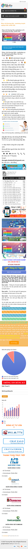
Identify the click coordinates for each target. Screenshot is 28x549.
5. (12, 187)
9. (12, 194)
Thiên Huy (17, 543)
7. (12, 191)
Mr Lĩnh (17, 535)
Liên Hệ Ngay (14, 342)
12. (12, 199)
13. (12, 200)
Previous (4, 36)
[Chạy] (4, 178)
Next (23, 36)
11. (12, 197)
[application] (14, 178)
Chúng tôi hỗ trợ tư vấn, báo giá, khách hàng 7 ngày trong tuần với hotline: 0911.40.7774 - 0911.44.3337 (14, 322)
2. (9, 182)
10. (12, 195)
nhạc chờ (23, 69)
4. (9, 186)
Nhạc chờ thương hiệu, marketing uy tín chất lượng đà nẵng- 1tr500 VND (13, 30)
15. (12, 204)
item (25, 8)
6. (12, 189)
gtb (13, 543)
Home (2, 19)
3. (9, 184)
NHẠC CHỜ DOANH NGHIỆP (14, 272)
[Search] (25, 16)
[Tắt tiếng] (19, 178)
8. (11, 192)
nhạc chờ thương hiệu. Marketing (12, 139)
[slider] (22, 178)
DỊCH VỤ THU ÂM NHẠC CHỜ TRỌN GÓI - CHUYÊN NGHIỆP (13, 48)
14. (10, 202)
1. (10, 181)
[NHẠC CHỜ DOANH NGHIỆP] (3, 16)
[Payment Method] (14, 546)
